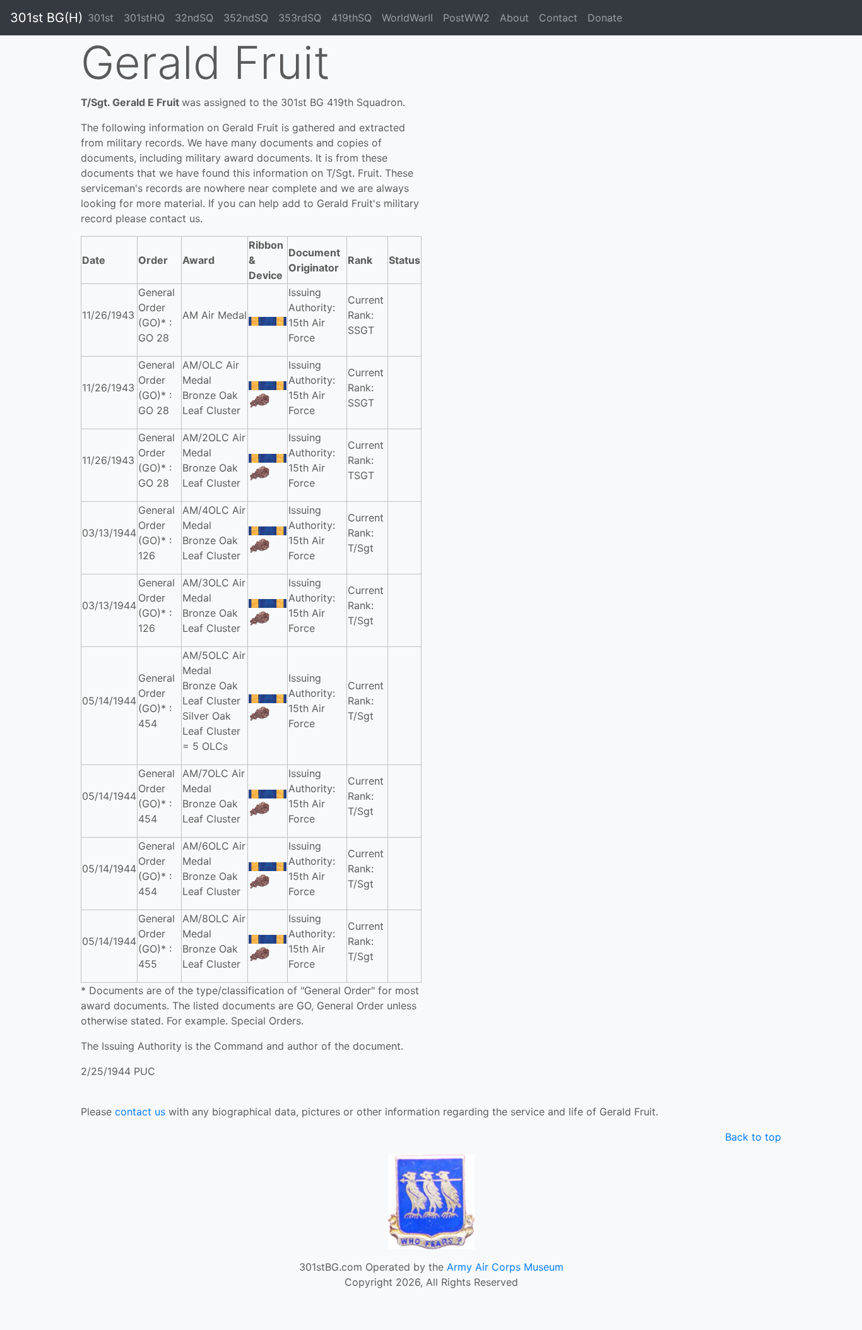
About (514, 17)
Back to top (753, 1137)
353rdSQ (299, 17)
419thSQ (351, 17)
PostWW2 (466, 17)
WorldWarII (407, 17)
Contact (558, 17)
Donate (604, 17)
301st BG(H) (46, 17)
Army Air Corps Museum (505, 1267)
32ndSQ (194, 17)
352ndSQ (245, 17)
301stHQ (144, 17)
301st (101, 17)
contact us (140, 1111)
